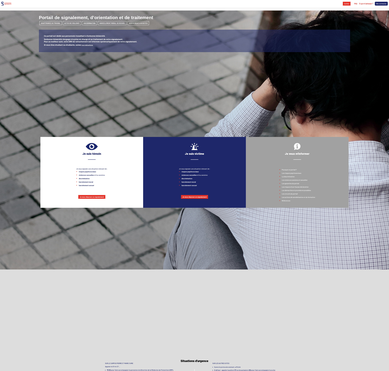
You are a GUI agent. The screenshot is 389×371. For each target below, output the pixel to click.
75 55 (109, 370)
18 (250, 370)
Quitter (346, 4)
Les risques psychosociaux (291, 173)
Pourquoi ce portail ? (289, 170)
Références (286, 201)
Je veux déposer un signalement (92, 197)
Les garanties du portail (290, 183)
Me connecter (381, 4)
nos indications (87, 45)
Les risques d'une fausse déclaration (295, 187)
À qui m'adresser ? (366, 4)
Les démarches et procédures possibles (296, 190)
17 (235, 370)
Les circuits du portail (290, 194)
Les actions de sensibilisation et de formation (298, 197)
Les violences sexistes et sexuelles (294, 180)
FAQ (355, 4)
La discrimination (288, 177)
